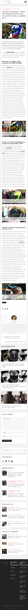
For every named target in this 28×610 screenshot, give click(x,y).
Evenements (6, 9)
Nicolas (4, 20)
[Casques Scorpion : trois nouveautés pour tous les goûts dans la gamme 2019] (14, 31)
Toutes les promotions (23, 591)
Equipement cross (23, 577)
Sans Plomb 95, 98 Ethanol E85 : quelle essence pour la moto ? (17, 517)
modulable (9, 148)
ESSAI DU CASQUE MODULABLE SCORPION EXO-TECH (15, 551)
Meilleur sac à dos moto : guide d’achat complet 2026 (11, 406)
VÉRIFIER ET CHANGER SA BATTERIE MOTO (17, 524)
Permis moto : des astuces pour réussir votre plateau (17, 509)
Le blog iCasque (5, 605)
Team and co (15, 542)
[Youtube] (12, 461)
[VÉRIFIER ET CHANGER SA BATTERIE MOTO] (4, 523)
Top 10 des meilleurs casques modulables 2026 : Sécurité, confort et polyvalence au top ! (13, 386)
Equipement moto (23, 572)
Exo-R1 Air (9, 67)
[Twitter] (6, 461)
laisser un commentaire (16, 20)
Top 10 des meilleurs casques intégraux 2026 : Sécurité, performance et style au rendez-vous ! (16, 475)
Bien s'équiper (11, 490)
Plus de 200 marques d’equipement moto (23, 597)
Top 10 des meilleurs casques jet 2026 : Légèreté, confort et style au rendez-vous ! (13, 365)
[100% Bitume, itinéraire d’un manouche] (4, 543)
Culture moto (19, 481)
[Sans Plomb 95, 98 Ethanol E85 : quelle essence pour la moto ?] (4, 516)
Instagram (13, 575)
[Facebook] (3, 461)
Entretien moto (18, 521)
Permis (16, 507)
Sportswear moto (23, 586)
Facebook (12, 567)
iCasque (18, 491)
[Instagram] (9, 461)
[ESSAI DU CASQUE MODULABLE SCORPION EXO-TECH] (4, 551)
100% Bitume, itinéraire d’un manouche (16, 544)
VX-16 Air (21, 242)
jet (21, 151)
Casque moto (18, 490)
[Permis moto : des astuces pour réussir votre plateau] (4, 509)
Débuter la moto (12, 482)
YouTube (12, 578)
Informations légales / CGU (20, 605)
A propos (13, 605)
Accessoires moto (23, 581)
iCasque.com (15, 608)
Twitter (12, 571)
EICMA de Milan (10, 52)
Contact (11, 608)
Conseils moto (12, 481)
